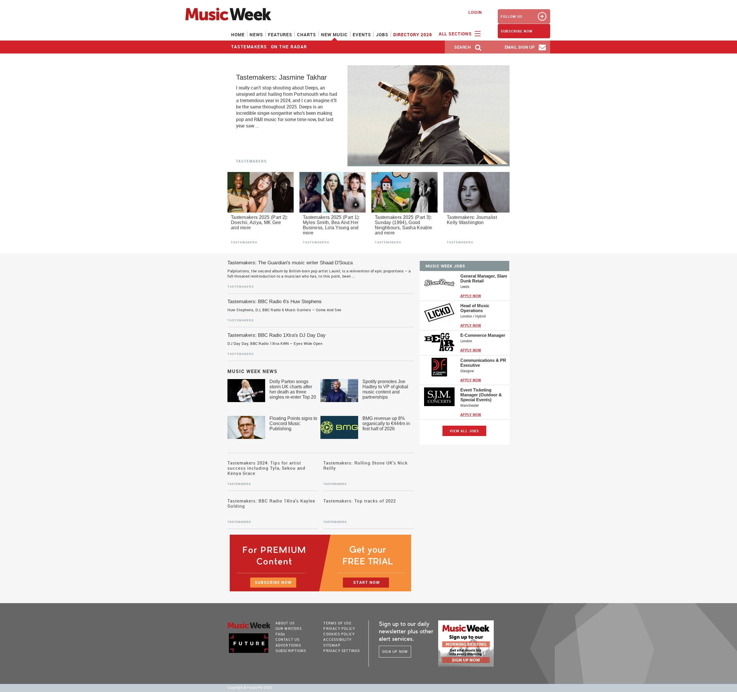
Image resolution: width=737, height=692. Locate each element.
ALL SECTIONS (456, 34)
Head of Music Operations (474, 308)
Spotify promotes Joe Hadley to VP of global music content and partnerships (385, 389)
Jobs (382, 34)
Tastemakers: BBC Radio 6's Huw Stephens (274, 301)
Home (238, 34)
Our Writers (289, 628)
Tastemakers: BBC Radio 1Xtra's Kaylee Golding (271, 503)
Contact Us (288, 639)
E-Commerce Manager (482, 335)
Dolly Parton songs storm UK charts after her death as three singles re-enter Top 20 (292, 389)
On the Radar (289, 46)
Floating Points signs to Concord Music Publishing (293, 423)
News (256, 34)
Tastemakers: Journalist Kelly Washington (472, 220)
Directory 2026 (412, 34)
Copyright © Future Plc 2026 (249, 687)
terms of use (337, 623)
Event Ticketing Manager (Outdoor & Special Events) (481, 394)
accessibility (337, 639)
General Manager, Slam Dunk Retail (483, 278)
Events (362, 34)
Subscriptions (291, 650)
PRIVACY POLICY (339, 628)
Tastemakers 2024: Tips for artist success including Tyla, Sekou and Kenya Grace (266, 468)
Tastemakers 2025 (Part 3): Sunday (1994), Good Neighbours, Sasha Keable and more (403, 225)
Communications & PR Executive (483, 363)
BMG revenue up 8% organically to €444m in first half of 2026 (386, 423)
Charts (306, 34)
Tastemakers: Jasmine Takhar (281, 77)
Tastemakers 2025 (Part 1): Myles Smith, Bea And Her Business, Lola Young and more (331, 225)
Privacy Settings (341, 650)
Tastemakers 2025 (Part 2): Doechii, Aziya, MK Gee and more (259, 222)
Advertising (288, 645)
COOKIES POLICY (339, 634)
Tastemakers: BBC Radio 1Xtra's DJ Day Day (276, 335)
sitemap (331, 645)
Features (280, 34)
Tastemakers (249, 46)
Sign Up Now (395, 651)
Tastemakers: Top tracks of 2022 (359, 501)
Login (475, 12)
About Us (285, 623)
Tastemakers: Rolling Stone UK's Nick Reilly (365, 465)
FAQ (280, 634)
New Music (334, 34)
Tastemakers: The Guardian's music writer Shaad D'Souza (290, 262)
